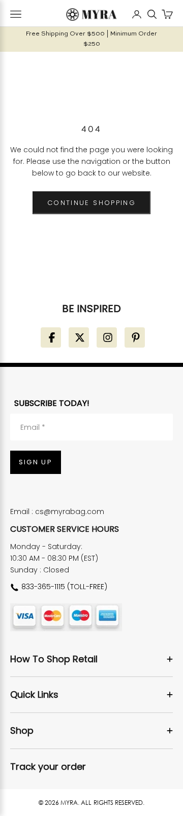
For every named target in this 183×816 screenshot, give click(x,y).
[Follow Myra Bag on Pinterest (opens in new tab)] (135, 337)
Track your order (48, 766)
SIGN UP (35, 462)
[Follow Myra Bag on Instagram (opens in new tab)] (107, 337)
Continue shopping (91, 203)
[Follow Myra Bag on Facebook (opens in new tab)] (51, 337)
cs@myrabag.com (69, 511)
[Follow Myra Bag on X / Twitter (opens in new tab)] (79, 337)
